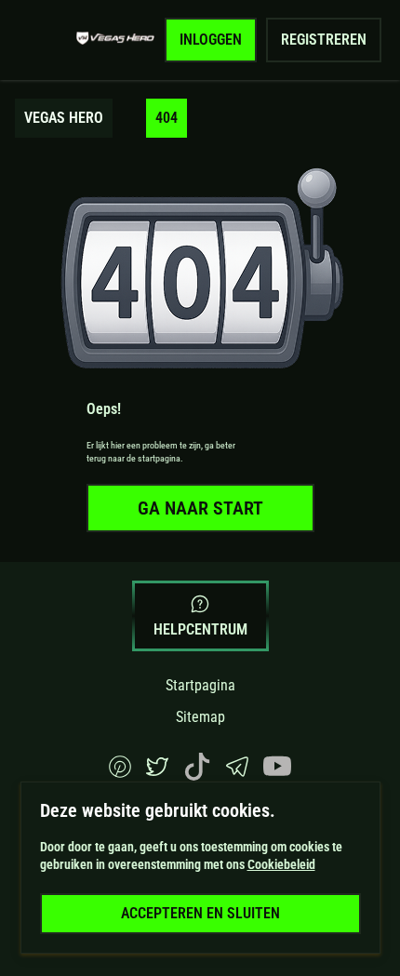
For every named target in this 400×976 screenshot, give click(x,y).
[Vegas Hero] (115, 40)
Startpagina (200, 685)
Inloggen (211, 39)
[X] (157, 773)
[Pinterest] (120, 773)
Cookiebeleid (281, 864)
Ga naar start (200, 508)
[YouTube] (277, 775)
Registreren (324, 39)
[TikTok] (197, 775)
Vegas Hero (63, 118)
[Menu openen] (43, 40)
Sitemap (200, 717)
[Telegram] (237, 773)
